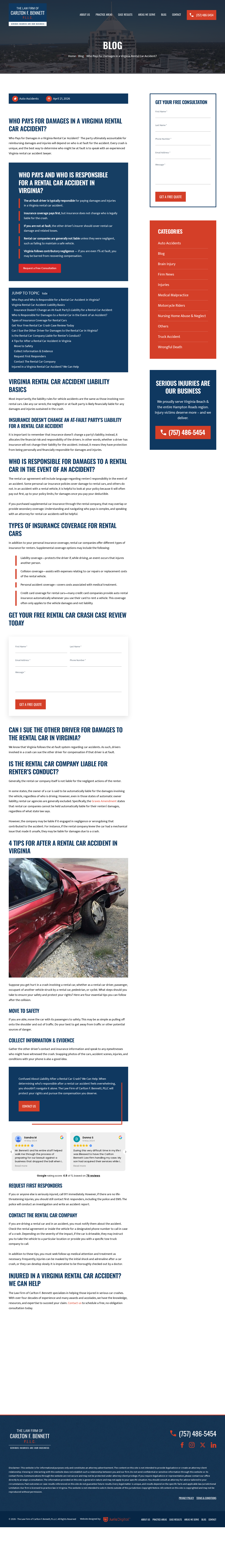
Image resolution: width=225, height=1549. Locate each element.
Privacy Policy (186, 1498)
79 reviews (93, 1175)
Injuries (163, 285)
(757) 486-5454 (204, 15)
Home (72, 56)
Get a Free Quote (30, 704)
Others (163, 326)
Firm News (166, 274)
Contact (176, 14)
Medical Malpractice (173, 295)
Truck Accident (169, 337)
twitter (202, 1444)
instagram (192, 1445)
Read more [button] (28, 1166)
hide (44, 293)
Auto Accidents (29, 98)
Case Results (125, 14)
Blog (163, 14)
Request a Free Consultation (39, 268)
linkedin (213, 1445)
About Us (85, 14)
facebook (182, 1445)
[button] (125, 1151)
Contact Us (29, 1106)
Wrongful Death (170, 347)
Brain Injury (166, 264)
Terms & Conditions (206, 1498)
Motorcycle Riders (171, 305)
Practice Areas (104, 14)
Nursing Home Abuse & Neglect (182, 316)
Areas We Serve (146, 14)
